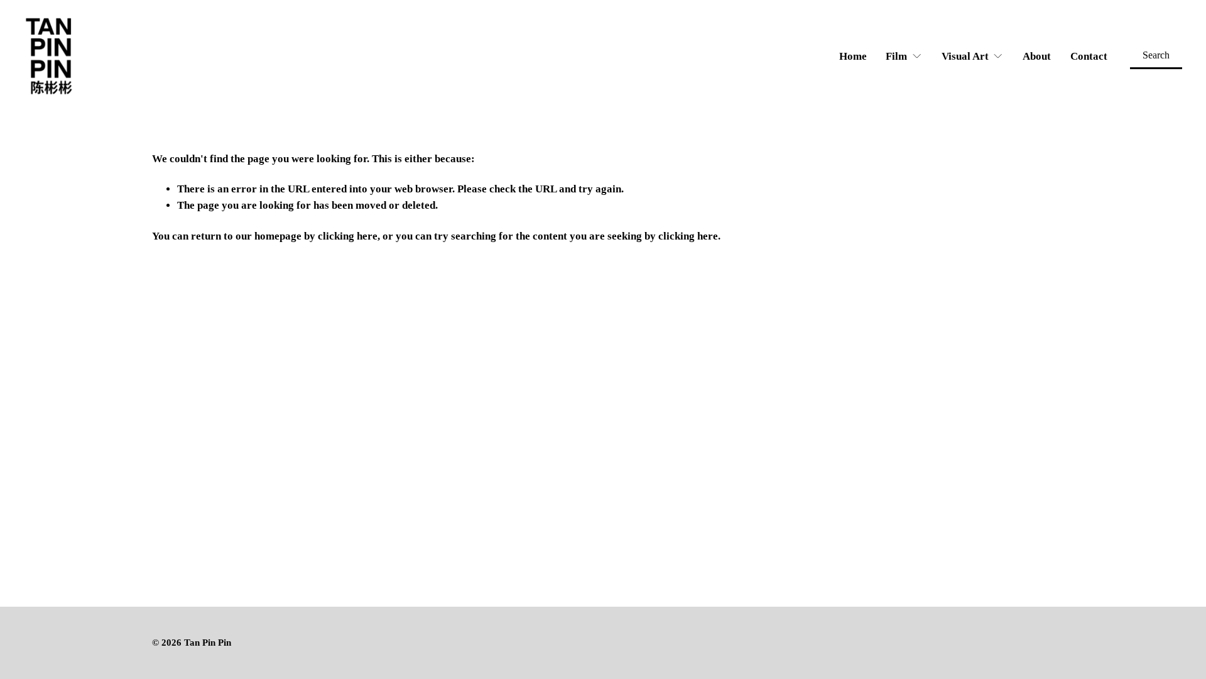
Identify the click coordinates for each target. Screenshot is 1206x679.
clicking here (348, 236)
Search (1156, 55)
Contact (1088, 56)
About (1037, 56)
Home (853, 56)
